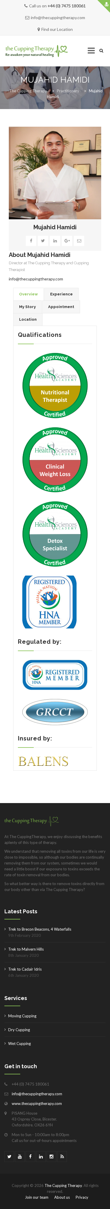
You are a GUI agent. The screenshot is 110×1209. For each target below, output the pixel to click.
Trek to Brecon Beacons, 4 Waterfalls (39, 929)
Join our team (36, 1197)
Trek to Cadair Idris (25, 969)
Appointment (61, 307)
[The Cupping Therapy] (36, 51)
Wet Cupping (19, 1043)
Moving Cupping (22, 1016)
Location (28, 319)
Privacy (82, 1197)
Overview (28, 294)
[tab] (28, 294)
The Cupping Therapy (63, 1185)
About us (62, 1197)
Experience (61, 294)
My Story (27, 307)
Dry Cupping (19, 1029)
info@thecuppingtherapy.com (36, 278)
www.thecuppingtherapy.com (37, 1103)
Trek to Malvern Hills (26, 949)
